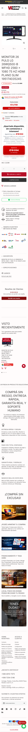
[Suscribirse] (24, 703)
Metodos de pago (6, 644)
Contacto (4, 642)
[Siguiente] (24, 48)
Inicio (3, 13)
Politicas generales (19, 654)
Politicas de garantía (7, 646)
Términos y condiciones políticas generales (7, 662)
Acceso (17, 642)
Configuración (18, 646)
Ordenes (17, 644)
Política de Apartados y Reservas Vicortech (20, 649)
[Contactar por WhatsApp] (23, 726)
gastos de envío (6, 94)
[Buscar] (22, 8)
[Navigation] (2, 8)
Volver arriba (14, 729)
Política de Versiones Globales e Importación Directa (7, 657)
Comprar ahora (14, 180)
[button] (14, 227)
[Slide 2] (3, 372)
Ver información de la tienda (11, 195)
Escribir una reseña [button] (14, 298)
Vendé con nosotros (7, 648)
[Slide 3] (4, 372)
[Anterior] (3, 48)
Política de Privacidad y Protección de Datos (20, 657)
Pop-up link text (7, 276)
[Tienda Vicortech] (14, 8)
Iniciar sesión (8, 120)
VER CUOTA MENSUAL (14, 108)
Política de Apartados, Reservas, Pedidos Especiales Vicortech (7, 652)
